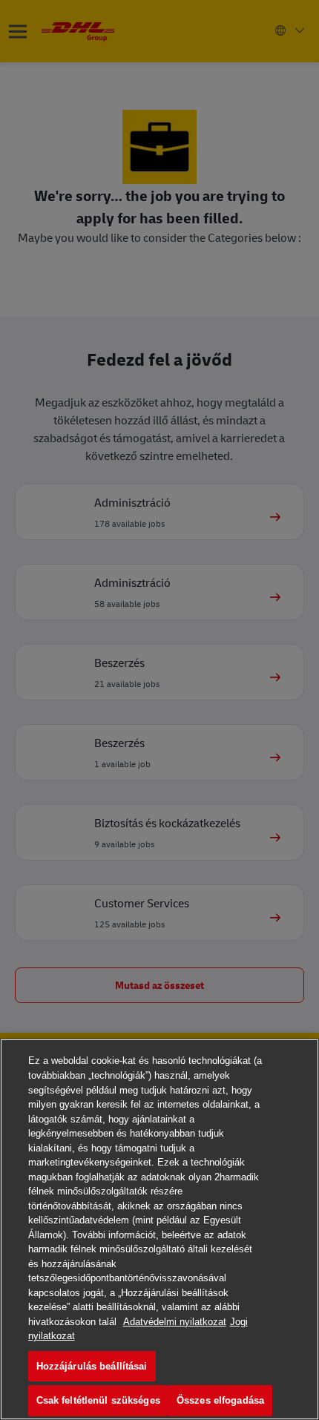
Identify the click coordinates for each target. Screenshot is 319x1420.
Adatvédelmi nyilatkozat (174, 1321)
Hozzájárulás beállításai (92, 1366)
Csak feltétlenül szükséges (98, 1400)
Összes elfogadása (220, 1400)
